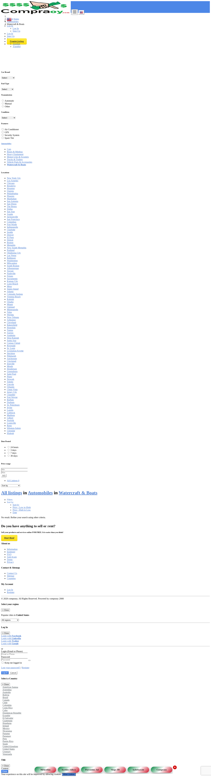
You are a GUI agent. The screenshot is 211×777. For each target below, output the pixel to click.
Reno (9, 425)
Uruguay (7, 751)
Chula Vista (12, 389)
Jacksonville (12, 217)
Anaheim (11, 335)
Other (7, 106)
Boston (10, 242)
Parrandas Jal (92, 769)
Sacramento (12, 278)
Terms (9, 559)
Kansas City (12, 281)
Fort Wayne (12, 397)
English (16, 44)
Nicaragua (7, 731)
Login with (11, 636)
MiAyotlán (45, 769)
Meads (10, 366)
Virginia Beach (14, 296)
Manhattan (12, 199)
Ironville (10, 364)
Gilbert (10, 418)
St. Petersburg (13, 405)
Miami (10, 304)
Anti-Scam (12, 557)
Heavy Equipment (15, 154)
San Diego (12, 204)
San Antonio (12, 201)
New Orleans (13, 317)
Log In (16, 28)
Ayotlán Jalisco (68, 769)
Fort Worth (12, 224)
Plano (9, 376)
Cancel (13, 673)
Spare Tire (9, 138)
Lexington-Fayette (15, 351)
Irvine (9, 407)
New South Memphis (16, 247)
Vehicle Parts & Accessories (19, 162)
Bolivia (6, 695)
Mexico (6, 728)
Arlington (11, 320)
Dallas (10, 209)
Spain (5, 744)
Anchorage (12, 358)
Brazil (5, 697)
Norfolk (10, 420)
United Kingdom (10, 746)
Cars (9, 149)
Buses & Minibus (15, 152)
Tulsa (9, 312)
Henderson (12, 369)
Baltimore (11, 258)
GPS (7, 132)
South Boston (13, 266)
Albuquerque (13, 268)
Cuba (5, 710)
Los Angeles (12, 180)
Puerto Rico (8, 741)
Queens (10, 191)
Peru (5, 738)
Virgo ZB (115, 769)
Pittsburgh (11, 356)
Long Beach (12, 284)
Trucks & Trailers (15, 159)
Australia (6, 692)
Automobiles (6, 144)
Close (4, 771)
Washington (12, 260)
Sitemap (10, 576)
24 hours (14, 447)
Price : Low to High (22, 507)
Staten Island (13, 289)
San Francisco (13, 219)
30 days (14, 456)
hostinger (11, 552)
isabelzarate (138, 769)
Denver (10, 235)
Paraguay (7, 736)
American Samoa (10, 687)
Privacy (10, 562)
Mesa (9, 286)
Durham (10, 402)
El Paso (10, 237)
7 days (13, 453)
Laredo (10, 410)
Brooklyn (11, 186)
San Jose (11, 211)
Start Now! (9, 538)
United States (9, 749)
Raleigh (10, 299)
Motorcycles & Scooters (18, 157)
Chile (5, 702)
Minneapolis (12, 309)
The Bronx (12, 206)
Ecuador (6, 715)
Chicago (10, 183)
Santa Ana (11, 340)
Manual (8, 103)
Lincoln (10, 384)
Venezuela (7, 754)
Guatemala (7, 720)
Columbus (11, 222)
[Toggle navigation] (74, 12)
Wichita (10, 315)
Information (12, 549)
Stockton (11, 353)
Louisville (11, 423)
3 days (13, 450)
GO (3, 476)
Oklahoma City (14, 253)
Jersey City (12, 392)
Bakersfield (12, 325)
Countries (11, 578)
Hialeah (10, 433)
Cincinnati (11, 361)
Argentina (6, 689)
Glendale (11, 431)
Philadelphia (12, 193)
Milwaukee (12, 263)
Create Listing (17, 41)
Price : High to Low (22, 510)
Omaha (10, 302)
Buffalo (10, 400)
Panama (6, 733)
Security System (12, 135)
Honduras (7, 723)
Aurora (10, 333)
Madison (11, 415)
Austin (10, 214)
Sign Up (16, 31)
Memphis (11, 245)
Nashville (11, 273)
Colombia (7, 705)
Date (15, 512)
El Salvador (8, 718)
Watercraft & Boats (16, 164)
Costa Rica (7, 708)
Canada (6, 700)
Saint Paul (11, 374)
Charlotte (11, 229)
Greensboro (12, 371)
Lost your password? (11, 667)
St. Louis (11, 348)
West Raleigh (13, 338)
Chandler (11, 394)
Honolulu (11, 327)
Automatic (9, 101)
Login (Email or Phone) (12, 651)
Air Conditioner (11, 129)
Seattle (10, 232)
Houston (11, 188)
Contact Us (12, 573)
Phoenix (10, 196)
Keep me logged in (13, 663)
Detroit (10, 240)
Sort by (16, 505)
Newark (10, 379)
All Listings (13, 480)
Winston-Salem (14, 428)
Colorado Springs (15, 294)
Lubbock (11, 412)
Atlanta (10, 291)
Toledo (10, 382)
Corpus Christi (13, 343)
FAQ (9, 554)
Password (5, 657)
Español (17, 46)
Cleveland (11, 322)
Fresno (10, 276)
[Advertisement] (105, 48)
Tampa (10, 330)
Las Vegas (11, 255)
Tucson (10, 271)
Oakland (11, 307)
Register (10, 592)
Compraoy (162, 769)
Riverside (11, 345)
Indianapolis (12, 227)
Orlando (10, 387)
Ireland (6, 726)
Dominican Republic (12, 713)
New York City (14, 178)
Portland (10, 250)
